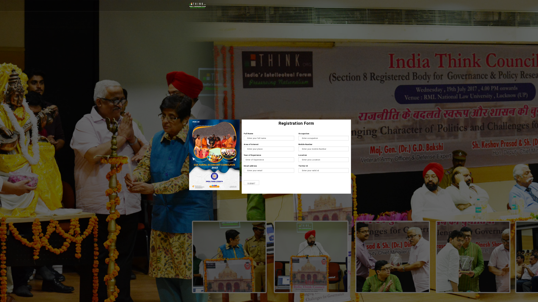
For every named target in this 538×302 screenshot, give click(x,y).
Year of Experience (252, 155)
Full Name (248, 134)
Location (302, 155)
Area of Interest (251, 144)
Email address (250, 166)
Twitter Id (303, 166)
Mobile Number (305, 144)
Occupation (303, 134)
